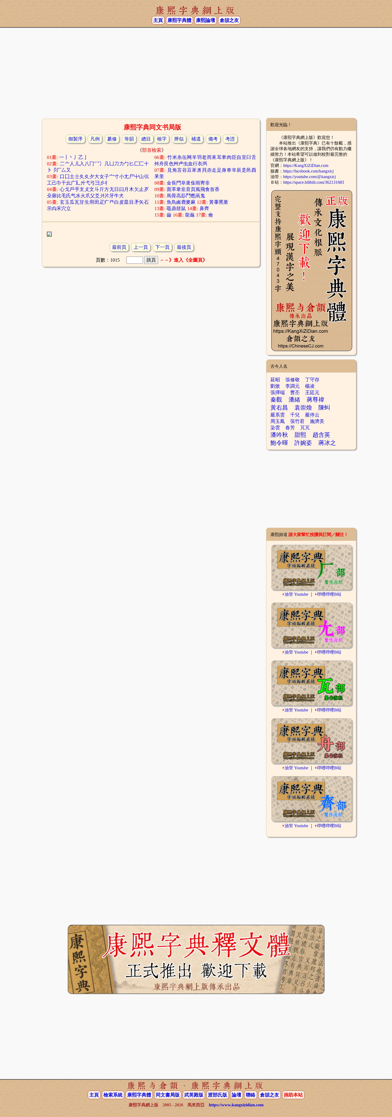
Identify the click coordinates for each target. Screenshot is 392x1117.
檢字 (162, 139)
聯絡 (250, 1095)
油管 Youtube (296, 594)
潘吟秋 (279, 434)
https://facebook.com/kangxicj (308, 171)
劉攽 (275, 386)
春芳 (290, 427)
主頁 (158, 20)
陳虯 (324, 407)
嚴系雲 (277, 415)
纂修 (112, 139)
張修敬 (292, 379)
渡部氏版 (217, 1095)
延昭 (275, 379)
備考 (213, 139)
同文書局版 (168, 1095)
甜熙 (300, 434)
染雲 (275, 427)
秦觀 (276, 399)
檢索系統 (113, 1095)
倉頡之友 (229, 20)
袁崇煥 (303, 407)
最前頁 (119, 247)
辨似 (179, 139)
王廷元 (312, 392)
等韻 (129, 139)
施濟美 (317, 421)
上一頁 (141, 247)
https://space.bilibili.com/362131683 (313, 182)
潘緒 (294, 399)
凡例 (95, 139)
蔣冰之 (327, 442)
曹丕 (295, 392)
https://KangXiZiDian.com (305, 165)
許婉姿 (303, 442)
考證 (230, 139)
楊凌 (310, 386)
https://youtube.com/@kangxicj (309, 176)
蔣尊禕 (315, 399)
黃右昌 (279, 407)
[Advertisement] (196, 75)
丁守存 (312, 379)
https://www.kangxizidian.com (236, 1105)
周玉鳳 (277, 421)
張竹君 (297, 421)
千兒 (295, 415)
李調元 (292, 386)
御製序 (75, 139)
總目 (146, 139)
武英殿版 (193, 1095)
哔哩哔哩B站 (329, 594)
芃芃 (305, 427)
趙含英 (321, 434)
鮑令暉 (279, 442)
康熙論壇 (205, 20)
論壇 (236, 1095)
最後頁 (184, 247)
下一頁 (162, 247)
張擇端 (277, 392)
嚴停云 (312, 415)
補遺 (196, 139)
